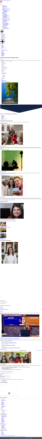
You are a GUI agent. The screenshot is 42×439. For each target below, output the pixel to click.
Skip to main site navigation (3, 0)
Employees (3, 35)
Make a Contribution (4, 380)
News (2, 51)
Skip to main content (8, 0)
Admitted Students (3, 34)
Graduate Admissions (5, 11)
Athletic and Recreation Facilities (6, 28)
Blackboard (3, 55)
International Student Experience (6, 17)
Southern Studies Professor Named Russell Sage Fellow (9, 342)
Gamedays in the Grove (5, 27)
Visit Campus (3, 399)
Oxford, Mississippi (5, 14)
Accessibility (21, 436)
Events (2, 117)
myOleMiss (3, 54)
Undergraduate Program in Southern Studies (4, 149)
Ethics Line (24, 436)
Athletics (2, 26)
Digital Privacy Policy (2, 436)
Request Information (4, 400)
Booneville (3, 432)
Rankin (2, 47)
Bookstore (3, 422)
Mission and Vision (5, 25)
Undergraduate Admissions (5, 10)
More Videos (1, 202)
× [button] (41, 437)
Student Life (3, 13)
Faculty (3, 7)
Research (2, 18)
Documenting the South (2, 174)
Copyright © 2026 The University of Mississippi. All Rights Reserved (7, 435)
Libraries (2, 52)
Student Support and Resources (6, 15)
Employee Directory (4, 406)
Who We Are (3, 404)
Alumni (2, 36)
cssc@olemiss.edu (3, 66)
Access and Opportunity (5, 23)
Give (7, 2)
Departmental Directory (4, 80)
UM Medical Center (4, 434)
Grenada (2, 46)
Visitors (2, 37)
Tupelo (2, 45)
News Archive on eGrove (39, 350)
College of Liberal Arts (4, 63)
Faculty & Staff (3, 50)
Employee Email (3, 53)
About (2, 115)
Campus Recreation (5, 16)
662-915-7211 (3, 411)
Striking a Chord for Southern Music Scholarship (8, 345)
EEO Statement (18, 436)
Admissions (3, 9)
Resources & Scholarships (4, 118)
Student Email (3, 420)
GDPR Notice (15, 436)
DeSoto (2, 431)
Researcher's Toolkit (5, 21)
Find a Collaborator (5, 20)
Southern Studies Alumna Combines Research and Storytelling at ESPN (10, 338)
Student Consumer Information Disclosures (9, 436)
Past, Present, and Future (5, 24)
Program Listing (4, 5)
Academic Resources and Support (6, 8)
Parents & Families (3, 427)
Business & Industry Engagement (6, 19)
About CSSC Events (2, 308)
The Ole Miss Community (5, 22)
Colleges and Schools (5, 6)
